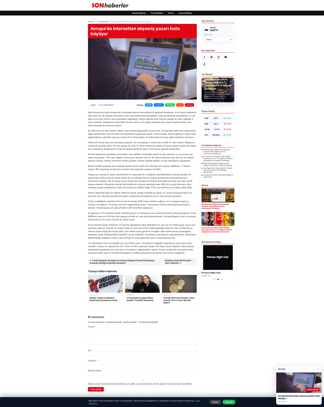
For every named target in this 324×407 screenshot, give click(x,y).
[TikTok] (204, 64)
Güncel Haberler (139, 13)
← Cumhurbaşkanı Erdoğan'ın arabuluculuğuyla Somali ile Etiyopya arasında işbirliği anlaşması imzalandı (122, 261)
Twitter (148, 105)
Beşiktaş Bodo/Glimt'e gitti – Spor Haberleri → (178, 261)
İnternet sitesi (94, 370)
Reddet (215, 402)
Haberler (91, 22)
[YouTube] (226, 57)
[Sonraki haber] (230, 82)
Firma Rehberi (157, 13)
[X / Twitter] (211, 57)
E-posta (92, 360)
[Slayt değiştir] (213, 279)
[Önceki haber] (225, 82)
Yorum (92, 326)
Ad (90, 350)
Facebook (158, 105)
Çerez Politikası (185, 13)
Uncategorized (103, 22)
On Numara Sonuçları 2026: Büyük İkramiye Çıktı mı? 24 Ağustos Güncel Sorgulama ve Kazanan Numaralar (218, 158)
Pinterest (189, 105)
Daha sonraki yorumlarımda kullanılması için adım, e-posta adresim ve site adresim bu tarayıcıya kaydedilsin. (140, 384)
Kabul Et (229, 402)
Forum (171, 13)
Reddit (180, 105)
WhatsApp (170, 105)
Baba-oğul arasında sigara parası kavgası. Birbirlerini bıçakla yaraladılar (217, 164)
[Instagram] (218, 57)
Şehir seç (208, 35)
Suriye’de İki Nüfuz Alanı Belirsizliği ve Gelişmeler (218, 176)
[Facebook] (204, 57)
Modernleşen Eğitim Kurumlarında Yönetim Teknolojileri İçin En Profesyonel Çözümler (216, 152)
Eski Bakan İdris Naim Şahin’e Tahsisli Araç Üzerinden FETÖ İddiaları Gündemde (217, 170)
